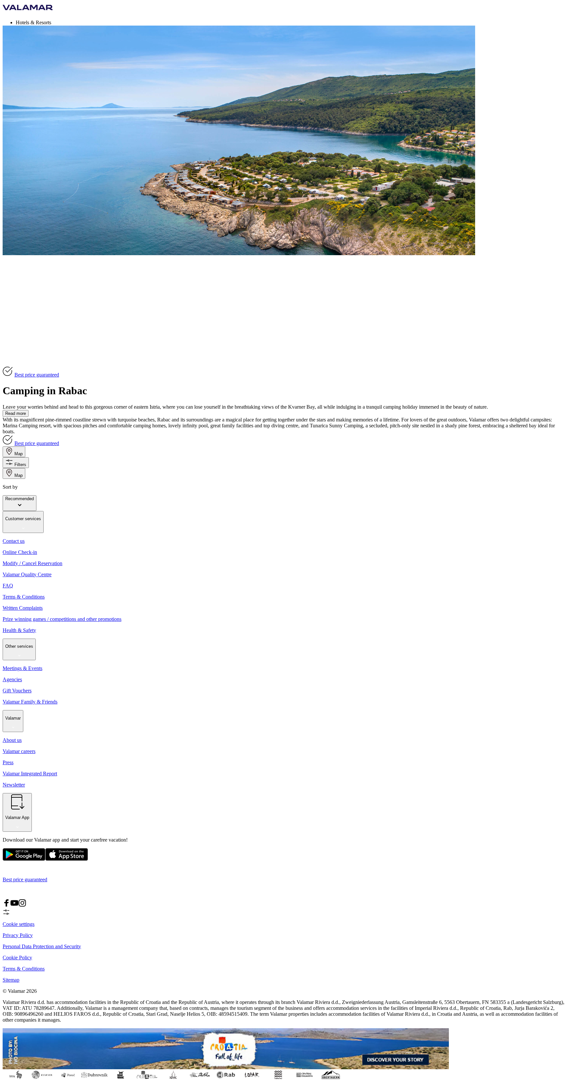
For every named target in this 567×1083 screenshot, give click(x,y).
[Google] (24, 859)
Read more (15, 413)
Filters (20, 464)
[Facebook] (6, 905)
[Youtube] (14, 905)
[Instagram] (22, 905)
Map (18, 453)
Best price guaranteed (36, 375)
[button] (290, 22)
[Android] (66, 859)
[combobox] (19, 503)
